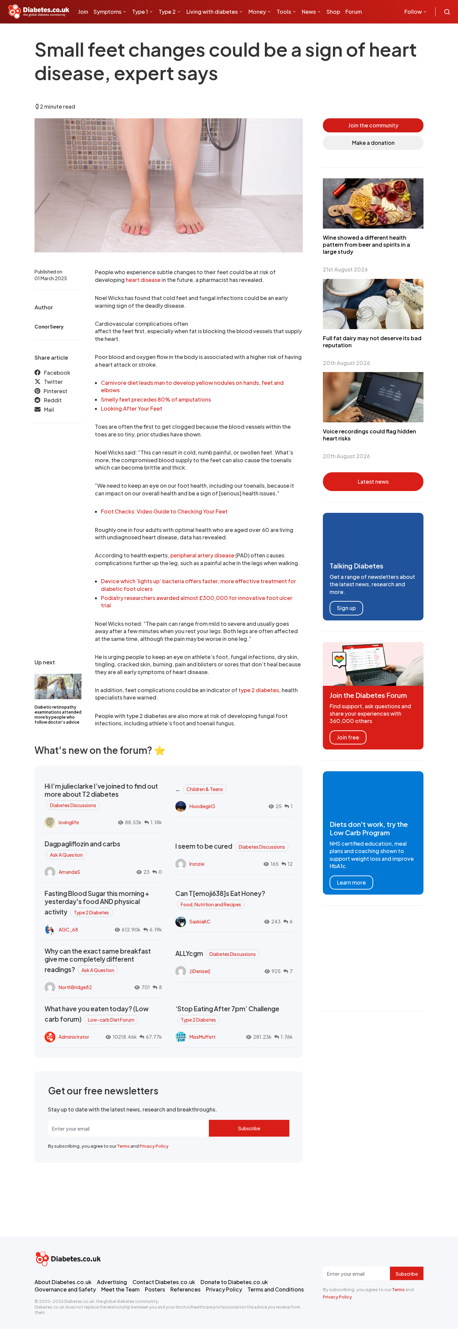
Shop (333, 11)
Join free (348, 737)
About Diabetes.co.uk (63, 1281)
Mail (49, 409)
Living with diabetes (212, 11)
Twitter (53, 381)
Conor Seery (49, 326)
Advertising (112, 1281)
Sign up (346, 607)
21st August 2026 (345, 269)
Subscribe (249, 1128)
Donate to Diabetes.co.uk (234, 1281)
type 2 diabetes (258, 689)
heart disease (143, 279)
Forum (353, 11)
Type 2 (167, 11)
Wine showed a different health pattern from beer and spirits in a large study (366, 244)
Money (257, 11)
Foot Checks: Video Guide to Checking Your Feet (164, 511)
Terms (123, 1146)
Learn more (351, 882)
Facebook (57, 372)
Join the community (373, 125)
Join (83, 11)
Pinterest (55, 390)
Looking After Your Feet (131, 408)
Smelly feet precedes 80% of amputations (156, 399)
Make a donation (373, 142)
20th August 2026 (346, 362)
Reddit (53, 400)
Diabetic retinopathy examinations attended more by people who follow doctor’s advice (58, 715)
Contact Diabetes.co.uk (163, 1281)
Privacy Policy (154, 1146)
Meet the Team (120, 1289)
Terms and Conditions (275, 1289)
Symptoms (107, 11)
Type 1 (140, 11)
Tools (284, 11)
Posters (155, 1289)
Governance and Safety (65, 1289)
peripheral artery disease (202, 555)
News (309, 11)
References (185, 1289)
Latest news (373, 481)
